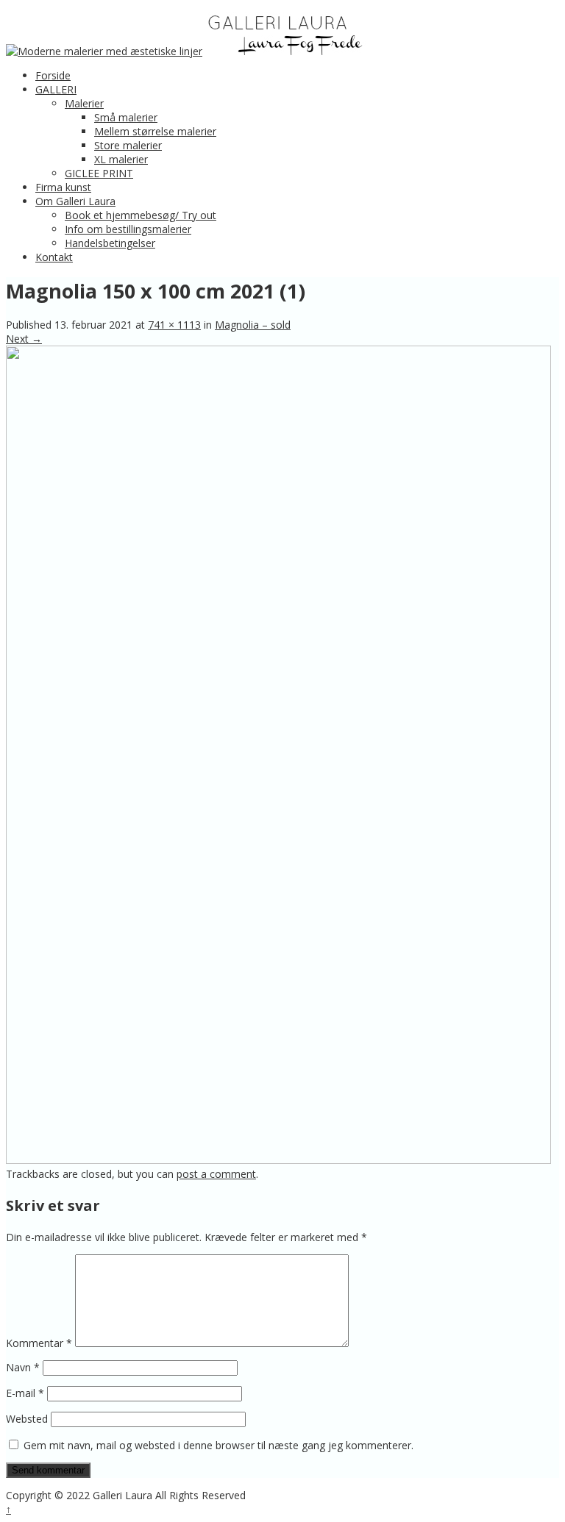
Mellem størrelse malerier (155, 131)
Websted (27, 1419)
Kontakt (54, 257)
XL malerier (121, 159)
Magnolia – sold (253, 325)
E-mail (25, 1393)
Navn (23, 1367)
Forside (53, 75)
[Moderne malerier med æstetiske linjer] (104, 51)
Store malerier (128, 145)
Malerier (84, 103)
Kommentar (39, 1343)
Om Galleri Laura (75, 201)
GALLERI (56, 89)
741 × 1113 (174, 325)
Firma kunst (63, 187)
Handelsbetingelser (110, 243)
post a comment (216, 1174)
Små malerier (125, 117)
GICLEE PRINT (99, 173)
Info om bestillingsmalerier (128, 229)
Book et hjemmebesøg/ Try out (140, 215)
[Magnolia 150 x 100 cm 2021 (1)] (278, 1160)
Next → (24, 339)
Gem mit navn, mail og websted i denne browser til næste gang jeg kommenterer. (218, 1445)
